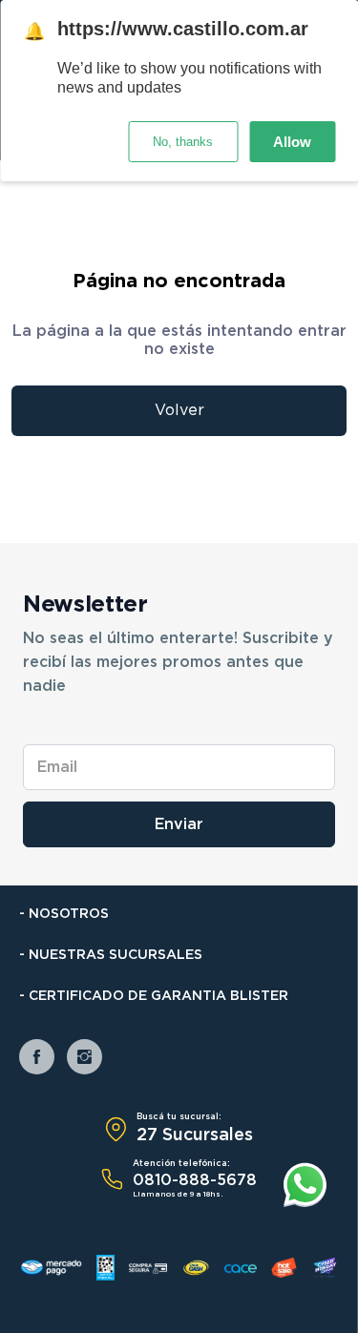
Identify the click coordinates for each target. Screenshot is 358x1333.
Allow (292, 142)
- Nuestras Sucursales (110, 955)
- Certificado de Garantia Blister (153, 996)
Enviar (179, 824)
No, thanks (183, 142)
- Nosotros (64, 914)
